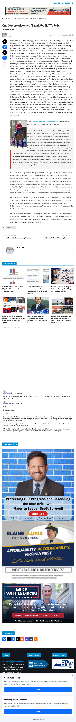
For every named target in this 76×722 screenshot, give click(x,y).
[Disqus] (38, 360)
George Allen (11, 227)
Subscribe (38, 690)
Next (13, 327)
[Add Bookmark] (4, 66)
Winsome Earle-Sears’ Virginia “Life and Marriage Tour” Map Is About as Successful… (62, 289)
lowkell (10, 34)
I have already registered (38, 719)
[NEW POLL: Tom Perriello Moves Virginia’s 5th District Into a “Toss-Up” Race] (13, 276)
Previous (6, 327)
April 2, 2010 (11, 36)
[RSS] (36, 639)
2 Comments (66, 35)
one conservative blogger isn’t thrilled (45, 122)
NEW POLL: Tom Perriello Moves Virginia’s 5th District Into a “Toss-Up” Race (13, 289)
